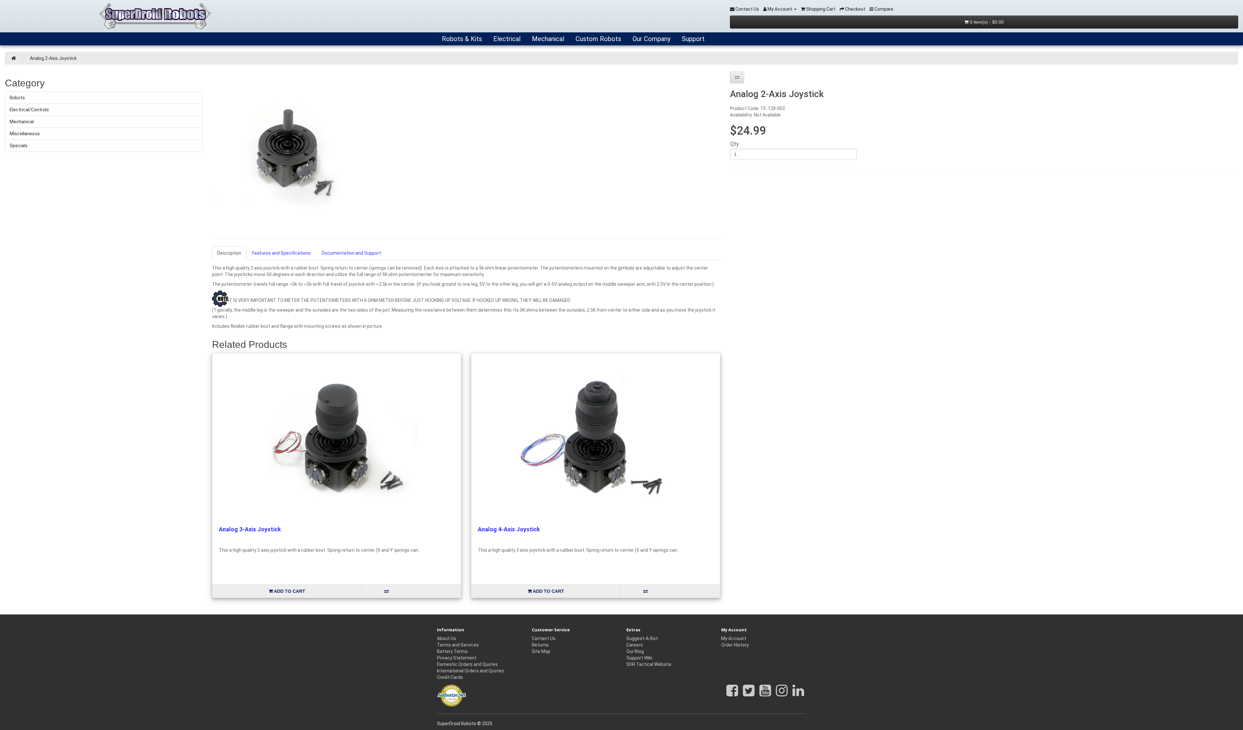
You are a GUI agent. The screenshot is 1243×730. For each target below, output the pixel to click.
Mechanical (547, 39)
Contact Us (543, 638)
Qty (734, 144)
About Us (446, 638)
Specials (19, 145)
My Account (733, 638)
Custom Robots (597, 39)
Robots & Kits (461, 39)
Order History (735, 644)
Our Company (650, 39)
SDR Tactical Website (648, 664)
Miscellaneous (25, 133)
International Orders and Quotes (470, 670)
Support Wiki (639, 657)
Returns (540, 644)
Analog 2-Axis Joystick (53, 58)
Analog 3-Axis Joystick (250, 529)
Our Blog (635, 651)
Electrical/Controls (29, 109)
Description (229, 253)
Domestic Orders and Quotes (467, 664)
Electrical (506, 39)
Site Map (541, 651)
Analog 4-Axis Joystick (509, 529)
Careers (634, 644)
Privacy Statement (456, 657)
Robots (17, 97)
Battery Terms (452, 651)
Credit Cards (450, 677)
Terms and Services (458, 644)
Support (692, 39)
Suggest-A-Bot (642, 638)
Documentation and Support (351, 253)
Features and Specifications (281, 253)
